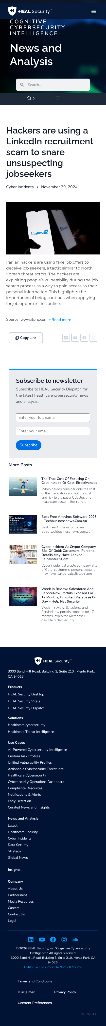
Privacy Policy (65, 992)
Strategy (14, 851)
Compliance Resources (25, 788)
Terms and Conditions (35, 981)
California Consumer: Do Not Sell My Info (53, 967)
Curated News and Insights (29, 807)
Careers (13, 908)
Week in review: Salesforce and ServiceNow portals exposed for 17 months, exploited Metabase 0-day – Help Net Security (68, 595)
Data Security (18, 844)
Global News (18, 857)
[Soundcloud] (75, 939)
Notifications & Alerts (24, 794)
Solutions (15, 718)
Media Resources (21, 901)
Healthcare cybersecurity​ (26, 725)
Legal (12, 920)
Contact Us (16, 914)
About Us (15, 888)
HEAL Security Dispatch (26, 708)
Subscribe (28, 445)
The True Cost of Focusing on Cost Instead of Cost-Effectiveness (69, 480)
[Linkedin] (66, 338)
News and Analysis (23, 818)
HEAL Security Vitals (24, 701)
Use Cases (16, 742)
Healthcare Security (23, 832)
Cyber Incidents (20, 187)
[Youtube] (75, 338)
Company (15, 881)
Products (15, 687)
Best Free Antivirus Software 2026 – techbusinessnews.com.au (68, 518)
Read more (61, 319)
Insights (14, 869)
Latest (13, 825)
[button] (94, 11)
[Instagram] (93, 338)
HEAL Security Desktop (26, 694)
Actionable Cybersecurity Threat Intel (36, 769)
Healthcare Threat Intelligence (31, 731)
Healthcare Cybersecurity (27, 775)
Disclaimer (26, 992)
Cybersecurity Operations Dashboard (36, 781)
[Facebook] (84, 338)
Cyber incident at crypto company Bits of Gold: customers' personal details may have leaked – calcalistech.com (68, 552)
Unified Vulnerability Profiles (30, 762)
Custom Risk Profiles (24, 756)
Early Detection (19, 801)
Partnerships (17, 895)
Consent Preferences (35, 1003)
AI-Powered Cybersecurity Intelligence (37, 749)
